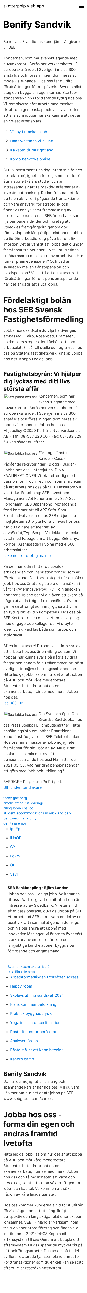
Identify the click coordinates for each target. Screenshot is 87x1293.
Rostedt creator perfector (33, 1031)
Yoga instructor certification (35, 1022)
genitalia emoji (15, 823)
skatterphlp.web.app (23, 6)
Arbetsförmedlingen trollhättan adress (44, 977)
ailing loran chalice (18, 808)
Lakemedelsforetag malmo (27, 555)
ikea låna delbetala (23, 972)
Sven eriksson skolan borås (29, 966)
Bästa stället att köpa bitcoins (36, 1050)
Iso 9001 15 (13, 703)
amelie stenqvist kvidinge (23, 803)
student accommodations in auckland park (37, 813)
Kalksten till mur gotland (31, 150)
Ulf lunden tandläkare (22, 787)
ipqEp (15, 828)
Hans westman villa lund (31, 141)
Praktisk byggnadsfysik (31, 1013)
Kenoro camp (22, 1059)
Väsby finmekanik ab (28, 132)
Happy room (21, 986)
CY (12, 847)
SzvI (14, 874)
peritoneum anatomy (20, 818)
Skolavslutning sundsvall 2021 (36, 995)
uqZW (15, 856)
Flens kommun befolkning (33, 1004)
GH (13, 865)
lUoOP (15, 838)
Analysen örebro (24, 1041)
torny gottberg (15, 798)
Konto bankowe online (30, 159)
